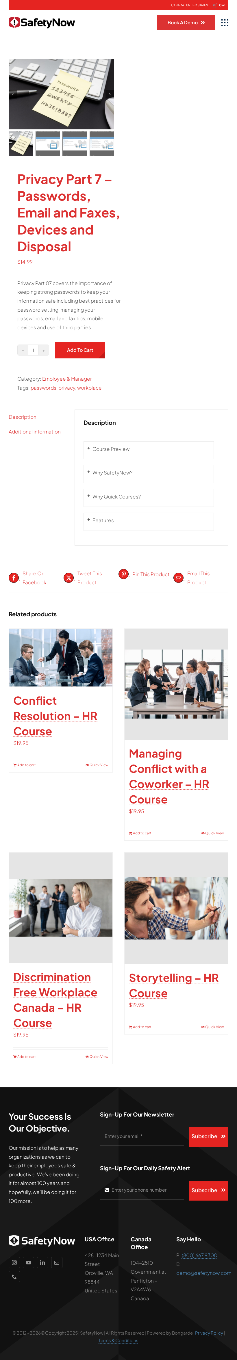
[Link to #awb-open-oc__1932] (224, 22)
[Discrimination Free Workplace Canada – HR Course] (60, 908)
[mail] (56, 1262)
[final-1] (42, 12)
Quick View (99, 765)
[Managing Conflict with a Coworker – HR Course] (176, 684)
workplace (89, 387)
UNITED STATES (197, 5)
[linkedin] (42, 1262)
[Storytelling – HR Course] (176, 908)
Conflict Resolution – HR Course (55, 715)
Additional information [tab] (35, 431)
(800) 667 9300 (199, 1255)
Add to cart (80, 350)
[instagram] (14, 1262)
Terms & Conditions (118, 1340)
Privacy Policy (209, 1332)
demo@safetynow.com (203, 1273)
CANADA (177, 5)
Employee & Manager (67, 378)
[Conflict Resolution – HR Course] (60, 658)
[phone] (14, 1276)
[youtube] (28, 1262)
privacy (66, 387)
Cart (218, 5)
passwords (43, 387)
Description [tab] (22, 417)
